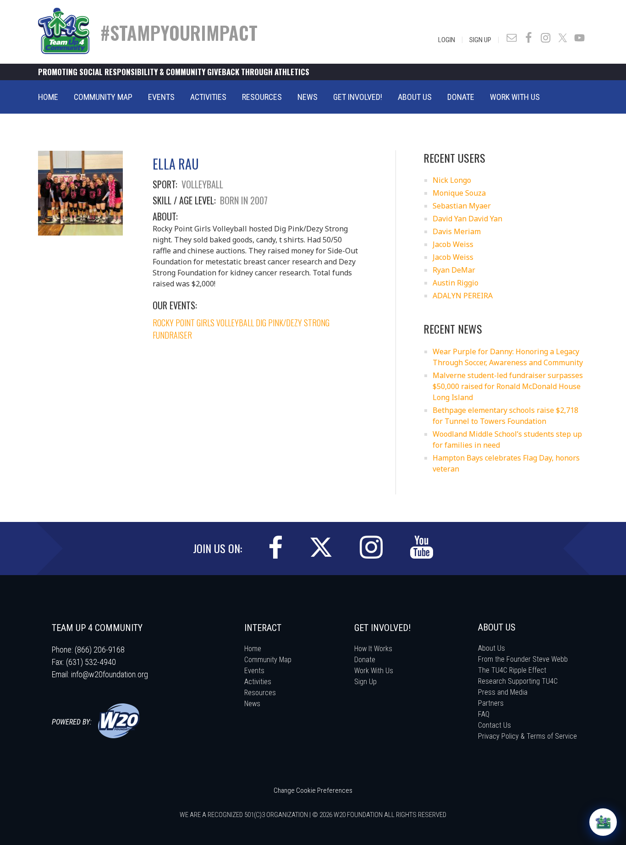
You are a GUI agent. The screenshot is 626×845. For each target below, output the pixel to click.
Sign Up (480, 40)
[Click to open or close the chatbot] (603, 822)
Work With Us (373, 670)
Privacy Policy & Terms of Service (527, 736)
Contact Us (494, 725)
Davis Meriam (457, 231)
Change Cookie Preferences (313, 790)
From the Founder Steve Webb (523, 659)
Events (254, 670)
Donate (364, 659)
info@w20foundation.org (109, 674)
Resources (260, 692)
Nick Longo (452, 180)
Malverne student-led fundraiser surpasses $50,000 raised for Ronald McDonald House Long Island (508, 386)
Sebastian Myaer (462, 206)
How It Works (373, 648)
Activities (257, 681)
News (252, 703)
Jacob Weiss (453, 244)
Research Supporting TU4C (518, 681)
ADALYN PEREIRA (463, 296)
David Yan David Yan (467, 219)
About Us (491, 648)
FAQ (483, 714)
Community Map (267, 659)
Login (446, 40)
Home (252, 648)
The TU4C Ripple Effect (512, 670)
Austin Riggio (455, 283)
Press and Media (502, 692)
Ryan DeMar (454, 270)
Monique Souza (459, 193)
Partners (491, 703)
